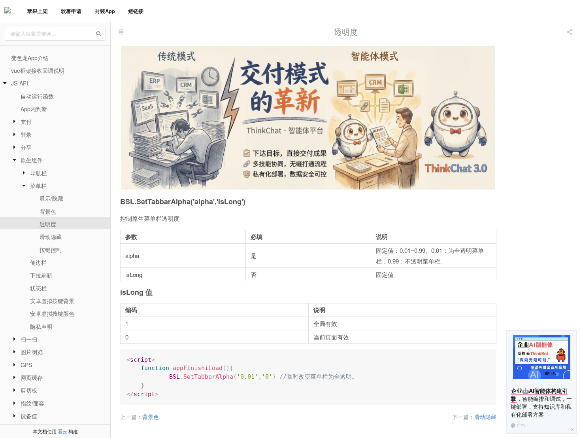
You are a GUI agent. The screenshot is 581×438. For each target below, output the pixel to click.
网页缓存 (32, 377)
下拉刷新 (41, 275)
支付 (26, 121)
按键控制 (51, 250)
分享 (26, 147)
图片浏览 (32, 352)
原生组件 (32, 160)
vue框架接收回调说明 (37, 70)
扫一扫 (29, 339)
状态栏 (38, 288)
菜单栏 (38, 186)
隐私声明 (41, 326)
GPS (26, 365)
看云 (62, 431)
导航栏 (38, 173)
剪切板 (29, 390)
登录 (26, 134)
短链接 (135, 11)
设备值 (29, 416)
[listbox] (570, 32)
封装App (105, 11)
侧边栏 (38, 262)
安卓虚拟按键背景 (52, 301)
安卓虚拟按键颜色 (52, 313)
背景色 (48, 211)
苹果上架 (37, 11)
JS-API (19, 83)
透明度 (48, 224)
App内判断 (34, 109)
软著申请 (71, 11)
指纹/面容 (32, 403)
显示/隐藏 (51, 198)
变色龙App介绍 (30, 58)
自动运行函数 (37, 96)
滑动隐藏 (51, 237)
